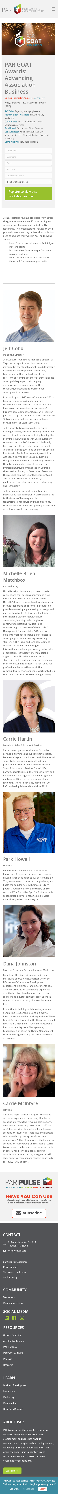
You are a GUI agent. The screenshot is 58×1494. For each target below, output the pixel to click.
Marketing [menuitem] (8, 1397)
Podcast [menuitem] (7, 1358)
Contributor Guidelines (15, 1261)
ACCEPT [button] (42, 1489)
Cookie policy (10, 1277)
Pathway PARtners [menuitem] (13, 1352)
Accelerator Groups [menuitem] (13, 1340)
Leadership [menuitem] (9, 1391)
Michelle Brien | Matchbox (17, 114)
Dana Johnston (12, 131)
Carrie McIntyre (12, 141)
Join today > (39, 98)
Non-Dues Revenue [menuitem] (13, 1409)
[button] (29, 1213)
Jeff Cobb (9, 111)
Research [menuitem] (8, 1364)
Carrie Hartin (11, 121)
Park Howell (10, 128)
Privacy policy (10, 1267)
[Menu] (53, 9)
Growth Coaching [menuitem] (12, 1335)
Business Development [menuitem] (15, 1385)
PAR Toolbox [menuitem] (10, 1346)
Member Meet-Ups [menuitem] (13, 1303)
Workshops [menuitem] (9, 1297)
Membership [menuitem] (10, 1403)
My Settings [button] (28, 1488)
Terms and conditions (14, 1272)
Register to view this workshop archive (22, 193)
